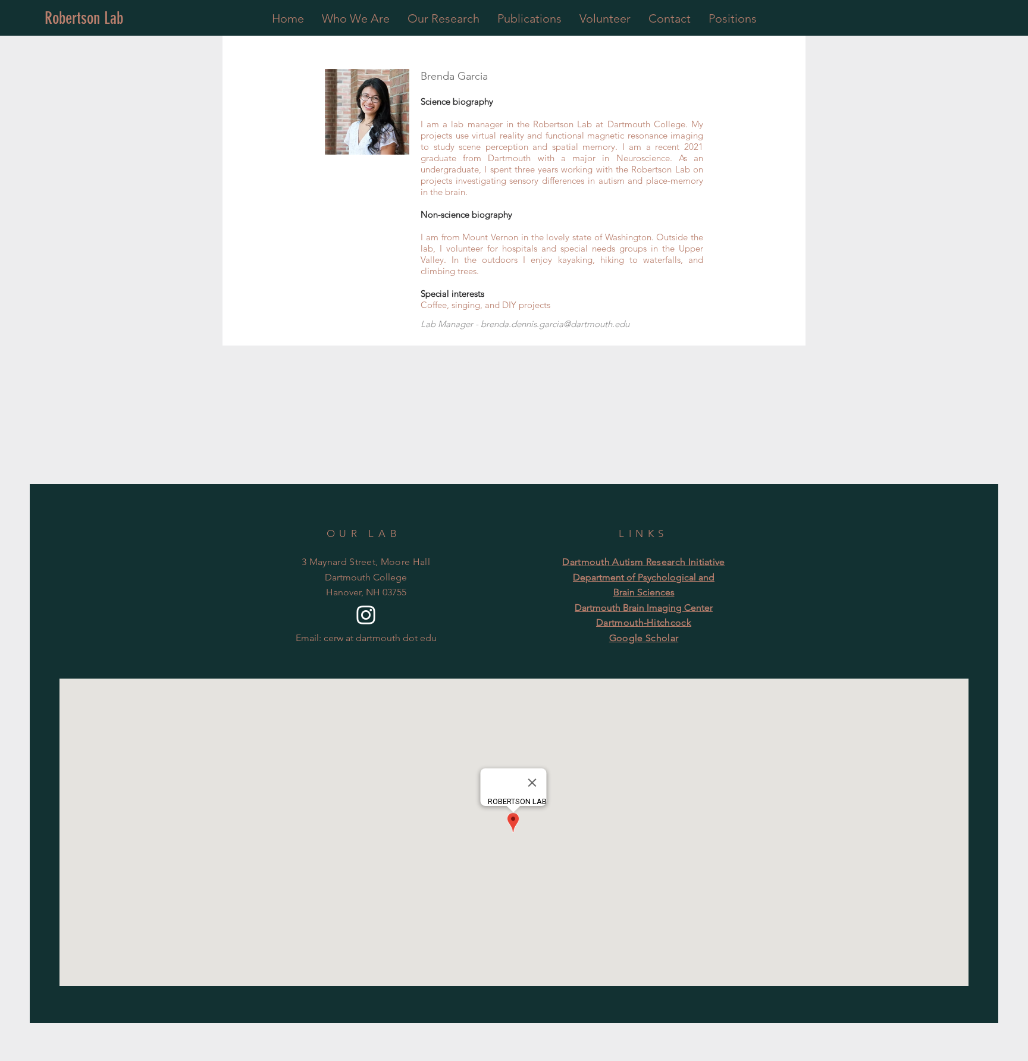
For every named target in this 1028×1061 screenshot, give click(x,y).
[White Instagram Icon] (365, 614)
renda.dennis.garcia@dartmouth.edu (557, 323)
